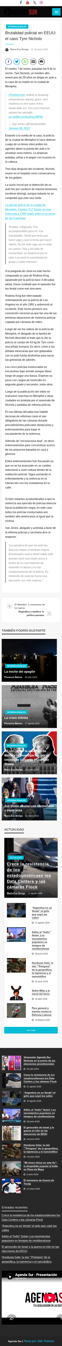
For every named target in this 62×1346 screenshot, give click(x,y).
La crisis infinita (16, 718)
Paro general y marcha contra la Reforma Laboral (41, 1011)
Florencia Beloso (13, 677)
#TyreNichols (17, 94)
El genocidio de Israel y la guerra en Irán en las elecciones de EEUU (39, 1130)
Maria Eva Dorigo (19, 49)
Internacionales (17, 27)
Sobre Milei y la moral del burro (41, 992)
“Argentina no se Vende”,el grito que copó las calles (42, 912)
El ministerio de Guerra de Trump (39, 1182)
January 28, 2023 (19, 128)
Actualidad (16, 858)
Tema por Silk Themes (39, 1341)
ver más (31, 1030)
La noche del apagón (19, 671)
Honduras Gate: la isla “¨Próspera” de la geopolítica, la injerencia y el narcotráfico (42, 969)
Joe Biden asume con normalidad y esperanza (29, 808)
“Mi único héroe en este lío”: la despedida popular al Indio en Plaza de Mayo (41, 1166)
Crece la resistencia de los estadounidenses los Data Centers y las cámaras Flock (29, 875)
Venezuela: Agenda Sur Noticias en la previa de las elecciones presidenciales (39, 1060)
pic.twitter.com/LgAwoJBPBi (26, 116)
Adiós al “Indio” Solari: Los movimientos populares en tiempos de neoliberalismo (41, 940)
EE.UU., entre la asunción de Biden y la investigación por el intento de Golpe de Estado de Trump (26, 757)
